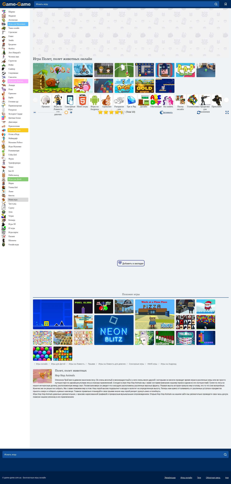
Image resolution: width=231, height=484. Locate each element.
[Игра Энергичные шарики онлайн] (205, 322)
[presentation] (35, 100)
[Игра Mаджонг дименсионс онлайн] (185, 338)
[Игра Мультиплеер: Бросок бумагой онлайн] (205, 70)
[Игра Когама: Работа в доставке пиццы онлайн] (154, 314)
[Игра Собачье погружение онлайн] (124, 86)
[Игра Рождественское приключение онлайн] (205, 306)
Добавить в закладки (132, 263)
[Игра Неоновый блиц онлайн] (114, 330)
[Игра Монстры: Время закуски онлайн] (83, 86)
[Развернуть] (227, 112)
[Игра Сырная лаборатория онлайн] (165, 86)
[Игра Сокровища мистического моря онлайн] (62, 338)
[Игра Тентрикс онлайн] (205, 338)
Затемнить (168, 112)
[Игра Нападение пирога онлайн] (165, 70)
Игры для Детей (58, 364)
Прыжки (91, 364)
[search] (216, 4)
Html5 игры (152, 364)
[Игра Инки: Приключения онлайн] (103, 70)
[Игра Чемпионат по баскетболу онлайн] (103, 86)
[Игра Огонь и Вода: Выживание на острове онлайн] (83, 322)
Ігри (227, 478)
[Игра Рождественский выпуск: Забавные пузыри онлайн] (42, 354)
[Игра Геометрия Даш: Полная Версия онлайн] (52, 314)
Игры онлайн (42, 364)
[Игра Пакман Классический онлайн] (144, 70)
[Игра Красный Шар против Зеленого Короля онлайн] (103, 306)
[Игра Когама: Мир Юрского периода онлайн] (124, 306)
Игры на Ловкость (76, 364)
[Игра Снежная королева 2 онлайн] (144, 338)
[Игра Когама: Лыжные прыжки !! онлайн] (185, 306)
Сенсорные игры (136, 364)
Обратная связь (213, 478)
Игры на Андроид (168, 364)
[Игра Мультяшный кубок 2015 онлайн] (124, 70)
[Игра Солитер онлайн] (165, 338)
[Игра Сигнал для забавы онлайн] (185, 70)
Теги (199, 478)
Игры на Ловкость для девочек (112, 364)
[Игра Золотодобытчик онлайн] (144, 86)
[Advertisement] (81, 32)
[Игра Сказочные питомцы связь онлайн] (83, 338)
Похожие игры (131, 294)
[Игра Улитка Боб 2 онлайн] (52, 78)
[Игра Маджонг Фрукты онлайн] (42, 338)
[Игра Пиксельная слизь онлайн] (83, 306)
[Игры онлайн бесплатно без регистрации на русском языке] (16, 4)
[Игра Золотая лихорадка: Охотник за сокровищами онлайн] (62, 354)
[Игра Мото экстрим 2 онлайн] (83, 70)
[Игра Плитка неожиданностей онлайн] (185, 322)
